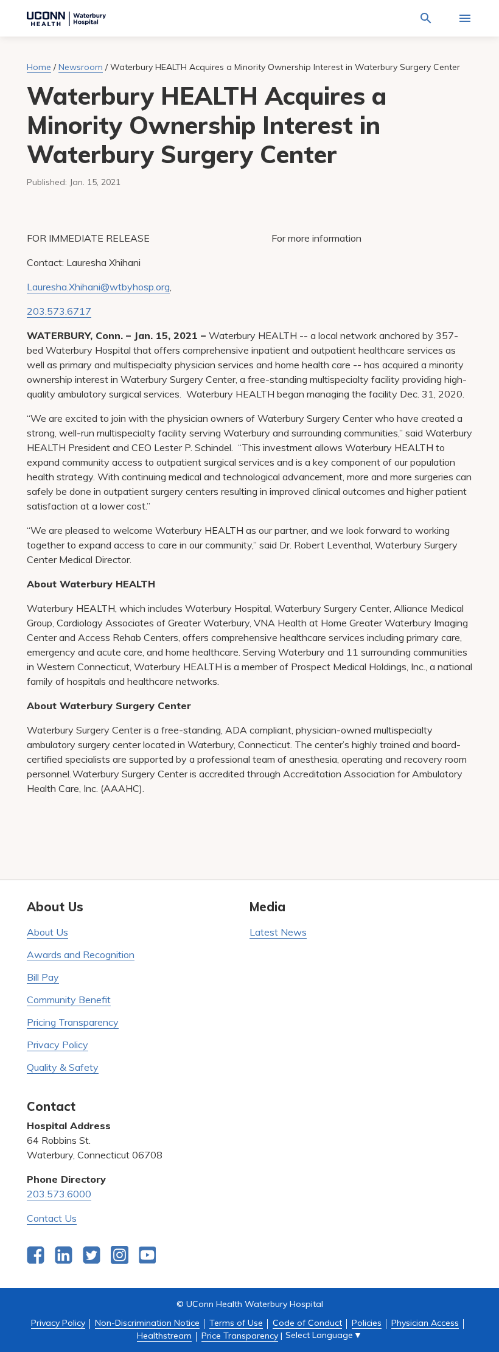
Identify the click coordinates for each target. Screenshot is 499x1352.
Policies (367, 1322)
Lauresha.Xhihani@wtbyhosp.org (98, 287)
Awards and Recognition (80, 954)
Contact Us (52, 1218)
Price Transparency (239, 1335)
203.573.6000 (59, 1194)
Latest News (278, 932)
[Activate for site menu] (465, 18)
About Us (47, 932)
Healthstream (164, 1335)
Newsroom (80, 66)
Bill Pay (43, 977)
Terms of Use (236, 1322)
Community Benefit (69, 999)
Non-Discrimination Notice (147, 1322)
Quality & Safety (63, 1067)
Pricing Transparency (73, 1022)
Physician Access (425, 1322)
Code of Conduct (307, 1322)
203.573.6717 (59, 311)
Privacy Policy (57, 1045)
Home (39, 66)
